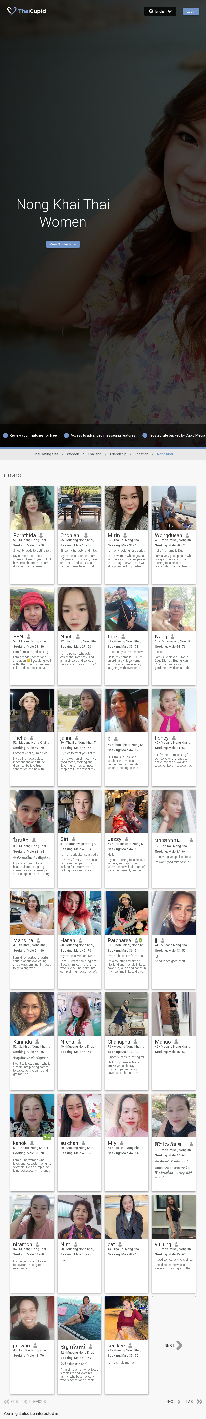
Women (73, 454)
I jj (156, 956)
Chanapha (119, 1042)
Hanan (67, 940)
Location (141, 454)
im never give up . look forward (174, 857)
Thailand (94, 454)
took (113, 637)
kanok (20, 1143)
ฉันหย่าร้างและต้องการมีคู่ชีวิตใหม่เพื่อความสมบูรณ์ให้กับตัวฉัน (173, 1172)
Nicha (67, 1042)
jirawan (21, 1346)
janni (65, 738)
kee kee (116, 1346)
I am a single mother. (121, 1362)
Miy (112, 1143)
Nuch (66, 637)
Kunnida (22, 1042)
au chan (69, 1143)
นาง (63, 1260)
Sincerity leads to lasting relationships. (32, 550)
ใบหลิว (21, 840)
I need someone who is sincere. (174, 1259)
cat (111, 1244)
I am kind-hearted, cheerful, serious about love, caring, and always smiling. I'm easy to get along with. (32, 963)
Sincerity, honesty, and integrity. (79, 550)
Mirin (114, 535)
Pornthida (24, 535)
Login (191, 11)
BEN (18, 637)
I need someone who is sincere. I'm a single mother (173, 1266)
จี (109, 739)
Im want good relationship (172, 862)
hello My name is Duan (170, 550)
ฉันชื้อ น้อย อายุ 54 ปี (73, 1364)
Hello (158, 652)
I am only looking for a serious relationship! (127, 550)
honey (162, 738)
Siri (64, 839)
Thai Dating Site (45, 454)
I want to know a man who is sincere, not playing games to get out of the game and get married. (31, 1069)
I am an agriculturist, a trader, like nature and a (79, 854)
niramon (22, 1244)
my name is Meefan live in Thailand (79, 956)
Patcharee (119, 940)
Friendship (118, 454)
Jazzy (114, 839)
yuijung (163, 1244)
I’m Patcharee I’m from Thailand (127, 956)
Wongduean (168, 535)
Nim (65, 1244)
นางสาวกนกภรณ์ (170, 840)
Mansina (23, 940)
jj (156, 940)
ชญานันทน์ (72, 1347)
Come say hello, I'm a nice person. (32, 753)
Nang (161, 637)
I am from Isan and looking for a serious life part (32, 652)
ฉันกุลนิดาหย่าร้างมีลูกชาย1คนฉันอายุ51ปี (32, 1058)
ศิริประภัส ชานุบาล (170, 1144)
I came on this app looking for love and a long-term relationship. (30, 1265)
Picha (19, 738)
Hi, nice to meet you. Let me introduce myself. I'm (79, 753)
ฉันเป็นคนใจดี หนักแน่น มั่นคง (174, 1161)
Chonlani (70, 535)
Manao (163, 1042)
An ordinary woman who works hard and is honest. (127, 652)
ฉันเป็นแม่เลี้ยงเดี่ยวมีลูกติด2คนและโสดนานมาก (32, 857)
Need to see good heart (170, 961)
